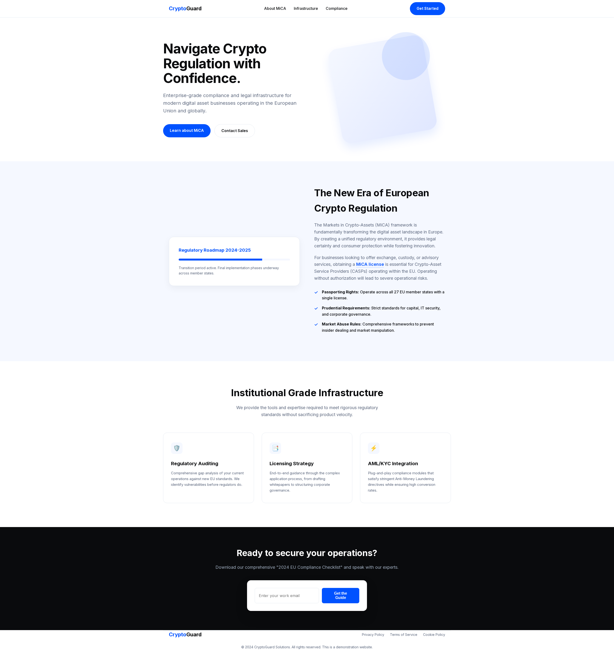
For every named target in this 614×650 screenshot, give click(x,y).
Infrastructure (306, 8)
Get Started (427, 8)
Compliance (337, 8)
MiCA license (370, 264)
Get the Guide (340, 595)
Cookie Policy (434, 635)
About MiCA (275, 8)
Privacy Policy (373, 635)
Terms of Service (403, 635)
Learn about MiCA (187, 130)
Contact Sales (234, 130)
